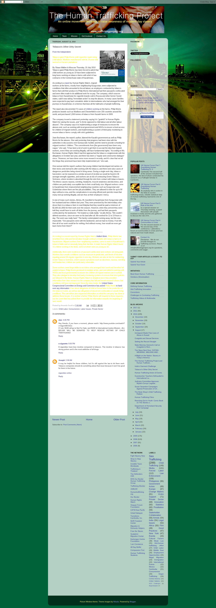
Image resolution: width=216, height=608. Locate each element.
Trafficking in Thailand (135, 470)
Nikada (116, 602)
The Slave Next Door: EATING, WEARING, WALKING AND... (147, 351)
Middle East (159, 550)
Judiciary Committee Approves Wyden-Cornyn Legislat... (147, 382)
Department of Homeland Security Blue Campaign (148, 407)
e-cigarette (63, 344)
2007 (135, 442)
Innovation (159, 502)
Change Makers (156, 491)
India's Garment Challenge (145, 366)
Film (162, 525)
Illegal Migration (156, 557)
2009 (135, 436)
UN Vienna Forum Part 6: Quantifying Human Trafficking (151, 186)
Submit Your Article (137, 262)
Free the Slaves (136, 531)
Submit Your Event (137, 265)
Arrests (156, 518)
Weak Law (159, 541)
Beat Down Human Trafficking (142, 274)
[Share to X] (96, 305)
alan (60, 320)
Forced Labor (156, 470)
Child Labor (63, 309)
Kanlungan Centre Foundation (137, 540)
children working (92, 109)
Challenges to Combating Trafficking (144, 295)
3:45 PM (66, 320)
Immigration (159, 560)
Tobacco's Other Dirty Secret (146, 369)
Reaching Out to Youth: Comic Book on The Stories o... (149, 402)
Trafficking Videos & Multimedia (142, 298)
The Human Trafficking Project (147, 100)
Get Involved (87, 36)
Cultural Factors (156, 538)
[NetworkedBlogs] (147, 113)
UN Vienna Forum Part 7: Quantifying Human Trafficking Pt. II (151, 167)
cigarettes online (65, 373)
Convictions (135, 292)
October (138, 324)
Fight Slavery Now (137, 456)
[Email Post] (87, 305)
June (137, 415)
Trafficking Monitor (137, 486)
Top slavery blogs (147, 103)
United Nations (154, 581)
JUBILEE (134, 489)
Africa (151, 525)
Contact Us (101, 36)
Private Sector (97, 309)
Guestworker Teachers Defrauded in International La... (149, 377)
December (139, 317)
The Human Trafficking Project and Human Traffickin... (148, 362)
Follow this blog (147, 116)
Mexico (152, 567)
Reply (60, 336)
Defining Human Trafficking (141, 286)
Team (64, 36)
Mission (74, 36)
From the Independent (61, 52)
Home (55, 36)
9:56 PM (71, 344)
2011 (135, 311)
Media (151, 468)
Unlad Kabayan (136, 513)
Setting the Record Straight (145, 342)
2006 (135, 446)
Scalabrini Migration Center (137, 535)
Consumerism (74, 309)
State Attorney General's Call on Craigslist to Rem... (147, 346)
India (151, 520)
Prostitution (159, 507)
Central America (154, 579)
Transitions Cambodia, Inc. (136, 517)
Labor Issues (86, 309)
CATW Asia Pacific (137, 510)
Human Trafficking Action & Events (148, 373)
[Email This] (92, 305)
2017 (135, 308)
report (67, 83)
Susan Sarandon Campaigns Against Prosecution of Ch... (147, 388)
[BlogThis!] (94, 305)
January (138, 432)
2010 (135, 314)
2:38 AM (69, 360)
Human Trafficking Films (144, 397)
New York (154, 533)
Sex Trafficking (155, 458)
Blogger (133, 602)
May (137, 419)
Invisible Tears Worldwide (136, 465)
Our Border (134, 497)
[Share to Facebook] (99, 305)
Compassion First (137, 550)
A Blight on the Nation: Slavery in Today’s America (147, 357)
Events (152, 536)
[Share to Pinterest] (101, 305)
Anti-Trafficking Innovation (140, 289)
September (139, 327)
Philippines (154, 481)
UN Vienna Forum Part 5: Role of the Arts (151, 204)
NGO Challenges (154, 583)
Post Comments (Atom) (72, 425)
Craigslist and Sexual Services (147, 338)
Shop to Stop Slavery (135, 460)
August (138, 330)
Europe (152, 489)
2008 (135, 439)
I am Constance (136, 544)
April (137, 422)
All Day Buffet (135, 547)
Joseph (61, 360)
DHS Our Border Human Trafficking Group (137, 481)
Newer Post (58, 419)
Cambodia (153, 569)
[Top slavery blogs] (147, 98)
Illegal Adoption (153, 585)
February (139, 428)
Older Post (119, 419)
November (139, 320)
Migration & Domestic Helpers (137, 527)
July (137, 412)
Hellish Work (101, 236)
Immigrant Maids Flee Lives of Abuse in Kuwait (147, 334)
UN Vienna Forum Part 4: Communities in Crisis (151, 221)
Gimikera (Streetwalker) (139, 277)
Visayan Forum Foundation (136, 506)
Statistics (160, 504)
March (138, 425)
